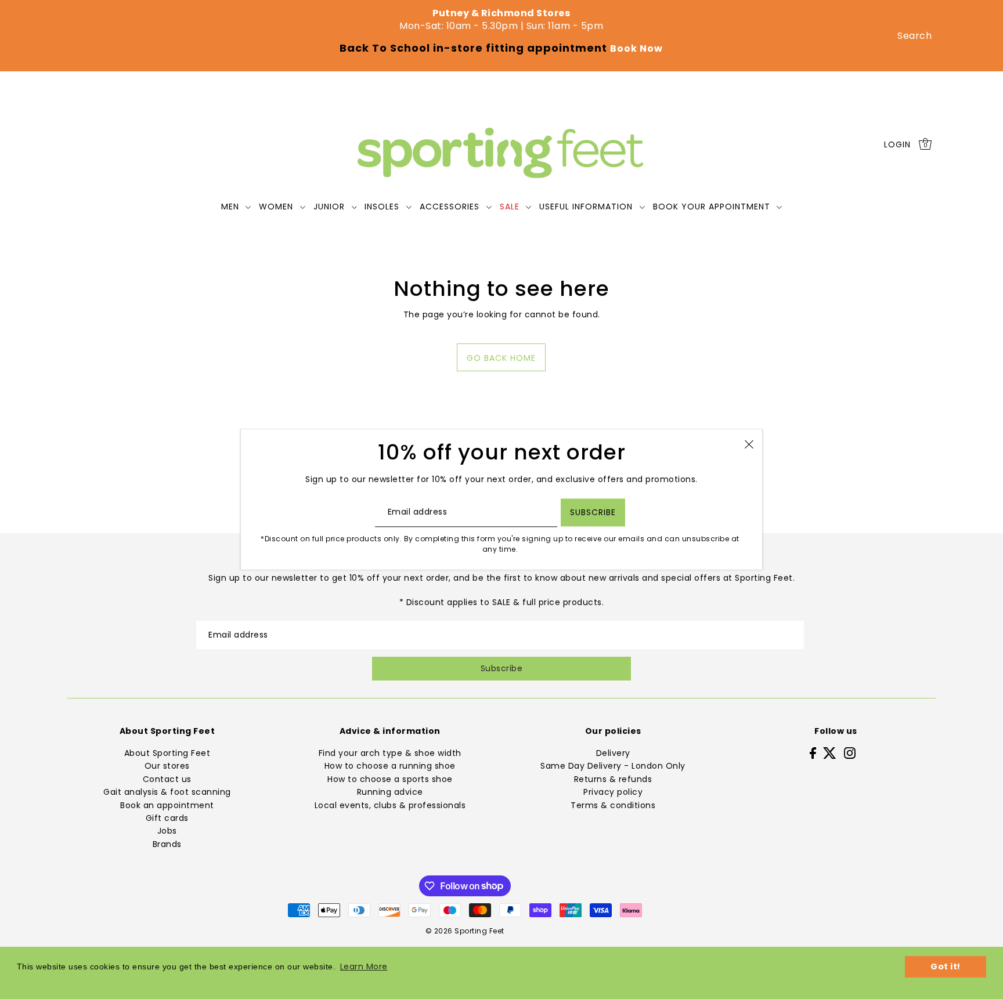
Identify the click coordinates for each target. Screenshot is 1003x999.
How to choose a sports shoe (390, 779)
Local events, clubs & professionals (390, 805)
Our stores (167, 766)
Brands (167, 844)
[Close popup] (749, 443)
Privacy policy (613, 792)
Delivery (613, 753)
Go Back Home (501, 358)
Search (914, 35)
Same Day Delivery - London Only (612, 766)
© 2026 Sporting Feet (464, 931)
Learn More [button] (364, 966)
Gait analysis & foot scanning (167, 792)
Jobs (167, 831)
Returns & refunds (613, 779)
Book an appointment (167, 805)
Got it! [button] (945, 966)
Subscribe (502, 668)
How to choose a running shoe (390, 766)
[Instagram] (850, 753)
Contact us (167, 779)
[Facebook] (813, 753)
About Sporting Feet (167, 753)
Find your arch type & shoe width (390, 753)
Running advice (390, 792)
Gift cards (167, 818)
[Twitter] (829, 753)
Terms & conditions (613, 805)
